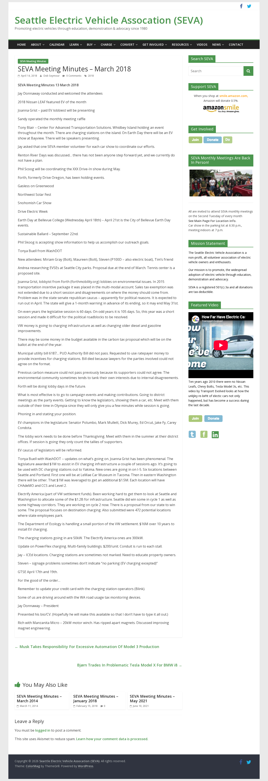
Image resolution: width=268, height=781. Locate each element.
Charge (106, 44)
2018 (91, 75)
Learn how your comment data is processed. (112, 739)
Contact (236, 44)
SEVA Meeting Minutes (33, 61)
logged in (42, 730)
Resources (180, 44)
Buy (90, 44)
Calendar (56, 44)
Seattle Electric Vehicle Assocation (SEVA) (109, 19)
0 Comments (73, 75)
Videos (202, 44)
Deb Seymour (52, 75)
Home (21, 44)
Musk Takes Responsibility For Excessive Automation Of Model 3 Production (87, 646)
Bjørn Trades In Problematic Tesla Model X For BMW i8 (129, 665)
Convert (127, 44)
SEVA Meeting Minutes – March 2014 (39, 698)
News (216, 44)
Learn (74, 44)
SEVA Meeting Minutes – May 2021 (152, 698)
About (36, 44)
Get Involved (153, 44)
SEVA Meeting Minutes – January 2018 (95, 698)
